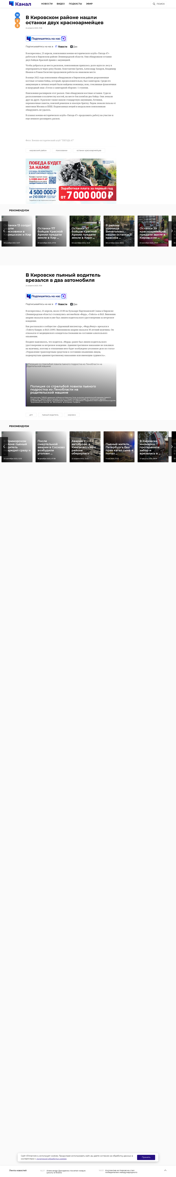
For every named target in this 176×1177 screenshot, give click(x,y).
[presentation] (4, 230)
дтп (31, 415)
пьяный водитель (50, 415)
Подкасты (75, 4)
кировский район (38, 150)
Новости (47, 4)
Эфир (89, 4)
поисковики (61, 150)
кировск (72, 415)
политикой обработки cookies (51, 1159)
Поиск (161, 4)
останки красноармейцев (89, 150)
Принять (146, 1157)
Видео (61, 4)
